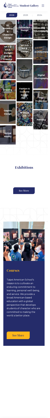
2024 (39, 15)
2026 (11, 15)
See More (24, 190)
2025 (25, 15)
